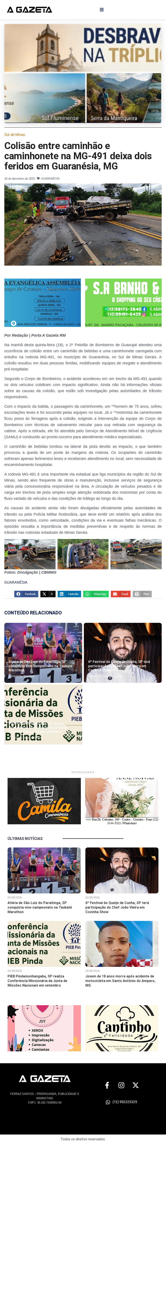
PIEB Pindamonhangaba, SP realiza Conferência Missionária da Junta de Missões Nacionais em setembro (38, 727)
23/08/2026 (15, 676)
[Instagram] (121, 1085)
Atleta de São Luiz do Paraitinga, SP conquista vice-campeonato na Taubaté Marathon (40, 666)
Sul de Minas (14, 135)
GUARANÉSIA (50, 178)
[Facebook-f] (107, 1085)
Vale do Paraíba (113, 676)
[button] (26, 594)
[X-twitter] (135, 1085)
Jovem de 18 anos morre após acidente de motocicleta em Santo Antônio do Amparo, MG (120, 980)
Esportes (29, 676)
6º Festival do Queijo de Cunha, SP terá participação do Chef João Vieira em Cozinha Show (119, 666)
